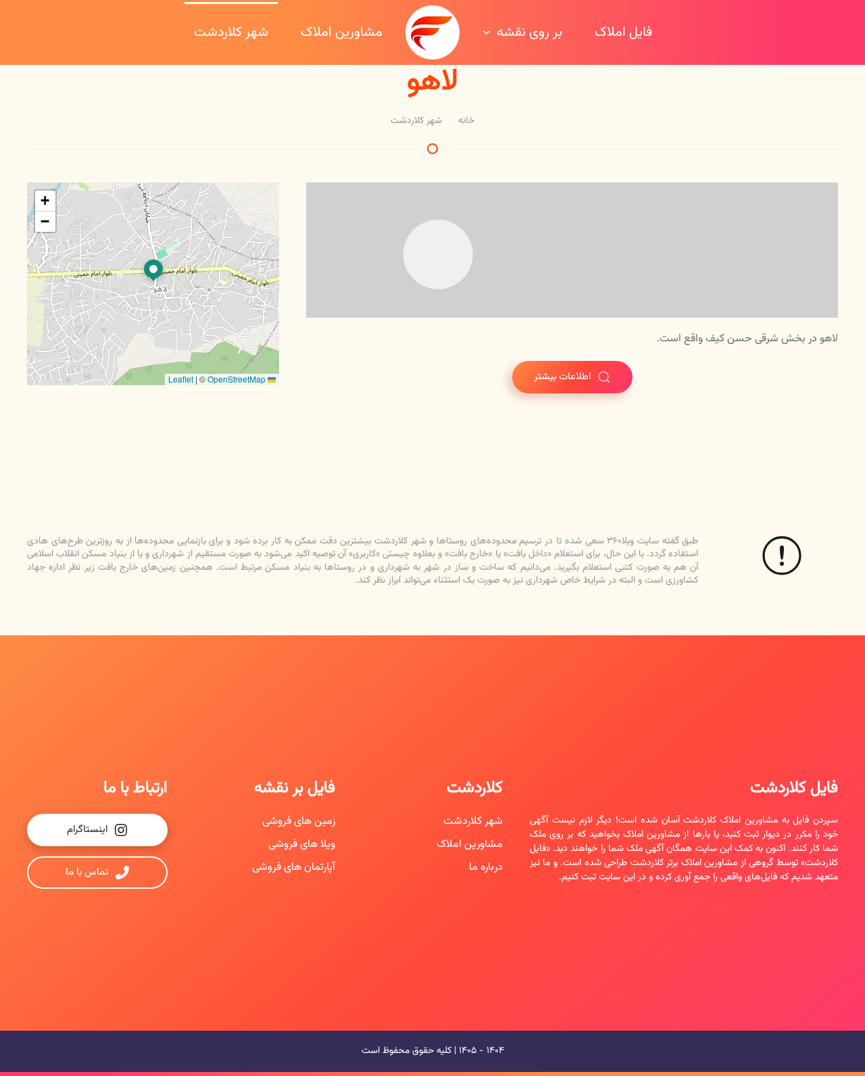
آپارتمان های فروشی (293, 867)
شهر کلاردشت (231, 32)
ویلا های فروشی (301, 844)
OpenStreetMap (236, 379)
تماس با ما (87, 872)
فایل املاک (623, 32)
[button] (153, 271)
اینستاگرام (87, 829)
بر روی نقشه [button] (529, 32)
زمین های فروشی (298, 821)
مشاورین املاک (341, 32)
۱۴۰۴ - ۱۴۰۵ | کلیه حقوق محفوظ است (433, 1051)
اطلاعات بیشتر (562, 377)
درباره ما (486, 867)
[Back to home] (432, 32)
